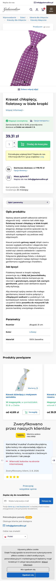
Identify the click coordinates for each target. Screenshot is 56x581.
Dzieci (22, 17)
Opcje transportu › (42, 121)
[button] (31, 9)
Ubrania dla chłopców (39, 17)
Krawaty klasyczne (38, 20)
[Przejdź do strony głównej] (11, 10)
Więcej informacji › (15, 110)
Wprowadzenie (9, 17)
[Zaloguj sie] (37, 9)
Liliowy (32, 332)
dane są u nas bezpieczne (18, 507)
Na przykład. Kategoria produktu (24, 25)
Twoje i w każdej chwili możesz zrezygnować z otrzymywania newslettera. (26, 508)
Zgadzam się (28, 575)
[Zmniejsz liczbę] (14, 146)
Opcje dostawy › (21, 170)
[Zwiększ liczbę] (14, 142)
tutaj (42, 157)
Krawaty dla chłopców (16, 20)
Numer (9, 144)
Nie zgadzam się (28, 569)
